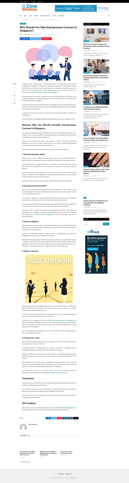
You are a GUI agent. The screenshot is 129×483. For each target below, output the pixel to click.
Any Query (33, 1)
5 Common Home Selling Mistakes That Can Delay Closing (95, 108)
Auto (25, 15)
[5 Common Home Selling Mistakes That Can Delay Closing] (96, 97)
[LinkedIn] (14, 95)
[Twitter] (14, 91)
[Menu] (20, 16)
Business (86, 72)
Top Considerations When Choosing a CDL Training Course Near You (27, 453)
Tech (30, 15)
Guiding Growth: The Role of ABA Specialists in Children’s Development (48, 453)
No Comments (43, 34)
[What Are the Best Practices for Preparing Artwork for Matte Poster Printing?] (96, 34)
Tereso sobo (87, 50)
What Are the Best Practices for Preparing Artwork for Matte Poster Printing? (96, 46)
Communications (45, 15)
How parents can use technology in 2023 (66, 452)
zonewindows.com (74, 477)
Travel (54, 15)
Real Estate (87, 104)
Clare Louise (87, 207)
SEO (85, 197)
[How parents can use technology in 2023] (69, 444)
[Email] (14, 103)
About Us (40, 1)
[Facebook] (14, 87)
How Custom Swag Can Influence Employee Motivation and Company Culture (96, 78)
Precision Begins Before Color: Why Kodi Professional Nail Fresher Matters (96, 171)
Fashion (86, 166)
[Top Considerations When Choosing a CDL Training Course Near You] (29, 444)
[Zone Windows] (30, 8)
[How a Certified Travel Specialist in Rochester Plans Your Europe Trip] (96, 128)
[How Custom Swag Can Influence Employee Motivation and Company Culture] (96, 66)
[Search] (108, 15)
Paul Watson (87, 142)
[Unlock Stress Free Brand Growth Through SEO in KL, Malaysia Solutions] (96, 191)
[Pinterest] (14, 99)
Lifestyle (86, 41)
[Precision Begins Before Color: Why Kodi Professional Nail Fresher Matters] (96, 160)
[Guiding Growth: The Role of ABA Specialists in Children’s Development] (49, 444)
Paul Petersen (27, 34)
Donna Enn (87, 111)
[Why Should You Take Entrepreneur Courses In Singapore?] (49, 61)
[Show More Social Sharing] (53, 38)
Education (61, 15)
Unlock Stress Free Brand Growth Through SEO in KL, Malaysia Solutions (95, 203)
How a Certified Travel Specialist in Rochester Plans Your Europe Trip (96, 139)
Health (36, 15)
